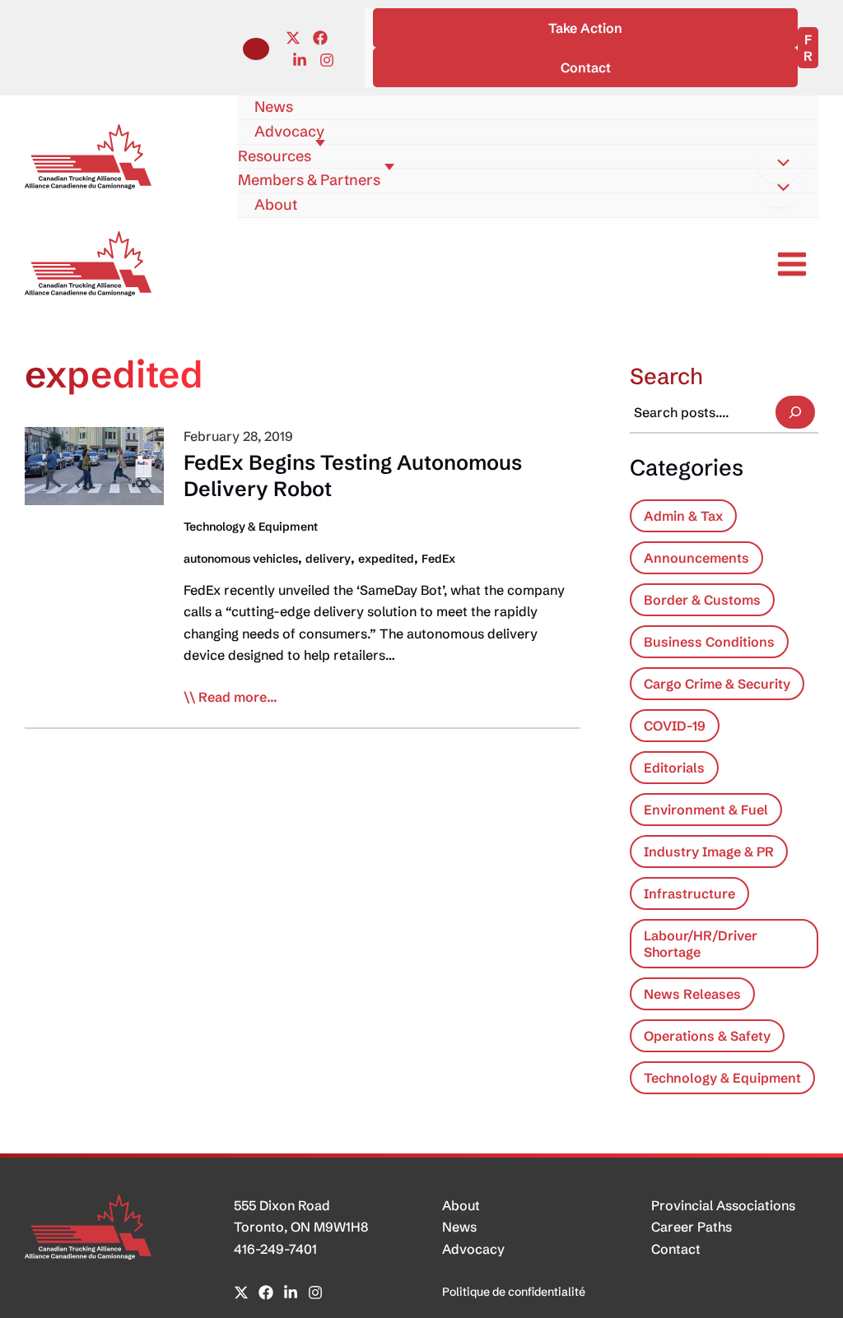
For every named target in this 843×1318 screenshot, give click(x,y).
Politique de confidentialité (513, 1291)
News (459, 1226)
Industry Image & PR (709, 851)
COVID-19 (675, 725)
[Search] (795, 412)
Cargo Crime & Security (717, 683)
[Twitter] (293, 37)
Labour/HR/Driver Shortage (700, 943)
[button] (256, 49)
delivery (328, 558)
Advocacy (473, 1249)
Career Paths (691, 1226)
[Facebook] (320, 37)
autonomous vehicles (241, 558)
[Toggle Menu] (779, 163)
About (461, 1205)
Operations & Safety (707, 1036)
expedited (386, 558)
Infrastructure (689, 893)
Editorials (674, 767)
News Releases (692, 994)
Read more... (237, 698)
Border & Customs (702, 600)
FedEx (438, 558)
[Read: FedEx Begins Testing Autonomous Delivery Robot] (94, 465)
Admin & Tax (683, 516)
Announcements (696, 558)
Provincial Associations (723, 1205)
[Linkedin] (299, 60)
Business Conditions (709, 641)
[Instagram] (326, 60)
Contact (676, 1249)
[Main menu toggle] (792, 264)
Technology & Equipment (251, 526)
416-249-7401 (275, 1249)
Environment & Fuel (706, 809)
